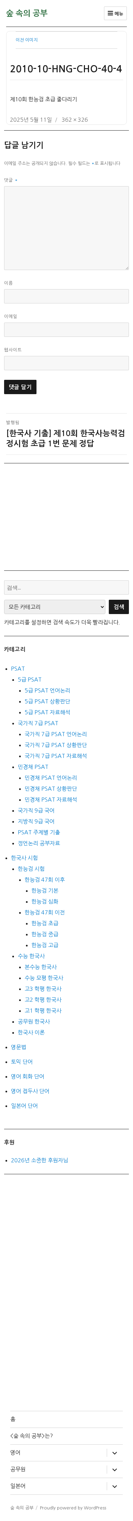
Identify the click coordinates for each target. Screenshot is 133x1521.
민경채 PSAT (33, 767)
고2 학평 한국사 (43, 999)
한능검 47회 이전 (45, 912)
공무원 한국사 (34, 1021)
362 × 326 (75, 119)
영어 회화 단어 (27, 1076)
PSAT (18, 668)
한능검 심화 (44, 901)
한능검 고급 (44, 945)
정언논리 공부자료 (39, 843)
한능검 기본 (44, 890)
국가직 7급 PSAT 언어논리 (56, 734)
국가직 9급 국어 (36, 810)
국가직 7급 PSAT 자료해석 (56, 756)
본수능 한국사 (41, 967)
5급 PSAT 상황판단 (47, 701)
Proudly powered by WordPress (73, 1508)
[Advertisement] (68, 516)
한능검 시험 (31, 868)
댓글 (11, 180)
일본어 (18, 1486)
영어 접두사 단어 (30, 1091)
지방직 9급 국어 (36, 821)
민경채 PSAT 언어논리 (51, 777)
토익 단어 (22, 1061)
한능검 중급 (44, 934)
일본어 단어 (24, 1105)
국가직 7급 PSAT (38, 723)
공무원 (18, 1469)
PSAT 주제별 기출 (39, 832)
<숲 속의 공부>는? (31, 1435)
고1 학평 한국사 (43, 1010)
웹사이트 (13, 350)
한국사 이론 (31, 1032)
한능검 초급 (44, 923)
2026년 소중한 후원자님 (39, 1160)
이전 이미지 (27, 40)
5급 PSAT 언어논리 (47, 690)
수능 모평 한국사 (44, 978)
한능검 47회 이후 (45, 879)
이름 (8, 283)
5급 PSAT (30, 679)
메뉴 (118, 14)
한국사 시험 (24, 858)
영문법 (18, 1047)
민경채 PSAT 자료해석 (51, 799)
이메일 (10, 316)
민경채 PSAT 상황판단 (51, 788)
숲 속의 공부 (27, 13)
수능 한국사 (31, 956)
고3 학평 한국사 (43, 988)
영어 (15, 1452)
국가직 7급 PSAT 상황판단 (56, 745)
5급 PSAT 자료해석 (47, 712)
